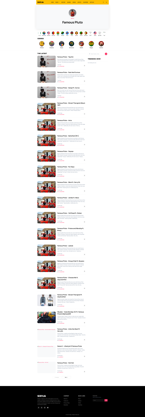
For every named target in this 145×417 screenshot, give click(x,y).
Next (66, 377)
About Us (65, 398)
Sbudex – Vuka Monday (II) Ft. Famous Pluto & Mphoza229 (70, 313)
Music (79, 398)
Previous (57, 377)
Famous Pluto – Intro (64, 120)
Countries (80, 404)
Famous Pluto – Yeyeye (65, 151)
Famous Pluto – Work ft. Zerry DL (68, 182)
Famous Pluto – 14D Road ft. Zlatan (69, 213)
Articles (79, 400)
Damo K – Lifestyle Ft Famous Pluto (69, 346)
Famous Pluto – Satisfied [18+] (68, 136)
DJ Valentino (61, 66)
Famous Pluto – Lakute (65, 246)
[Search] (103, 2)
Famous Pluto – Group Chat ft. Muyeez (70, 261)
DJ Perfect (61, 340)
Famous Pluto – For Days (65, 167)
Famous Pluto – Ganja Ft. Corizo (68, 88)
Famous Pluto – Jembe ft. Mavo (68, 198)
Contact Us (66, 400)
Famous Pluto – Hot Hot (65, 363)
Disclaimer (66, 404)
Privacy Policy (67, 402)
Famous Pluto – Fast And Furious (68, 72)
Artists (79, 402)
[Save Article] (84, 66)
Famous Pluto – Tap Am (65, 57)
